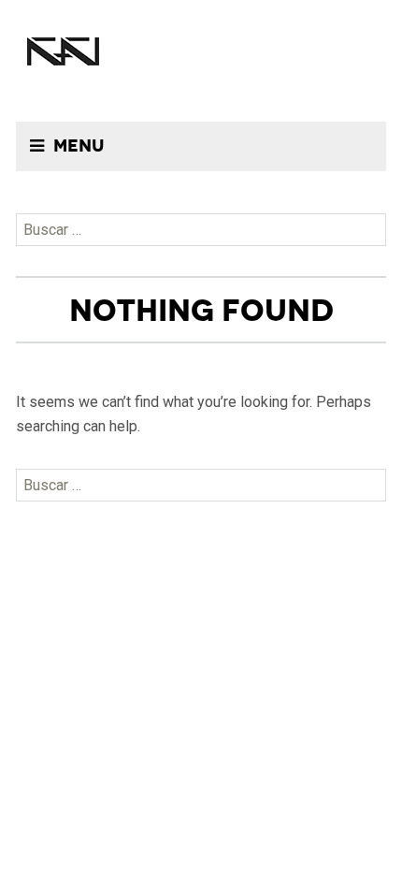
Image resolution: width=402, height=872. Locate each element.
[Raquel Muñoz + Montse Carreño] (62, 46)
